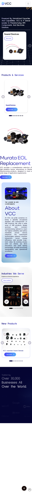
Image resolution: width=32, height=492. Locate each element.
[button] (28, 4)
